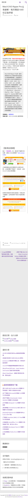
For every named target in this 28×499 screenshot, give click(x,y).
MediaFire (7, 485)
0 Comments (7, 245)
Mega (5, 481)
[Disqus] (14, 279)
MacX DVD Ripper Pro (16, 243)
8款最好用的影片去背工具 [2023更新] (13, 358)
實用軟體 (6, 243)
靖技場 (4, 2)
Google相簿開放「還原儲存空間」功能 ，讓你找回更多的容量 (7, 254)
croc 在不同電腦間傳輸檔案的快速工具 (13, 365)
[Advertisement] (14, 31)
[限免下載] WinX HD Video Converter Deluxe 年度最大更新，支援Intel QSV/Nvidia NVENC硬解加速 (21, 256)
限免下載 (23, 243)
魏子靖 (16, 15)
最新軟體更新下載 (11, 385)
